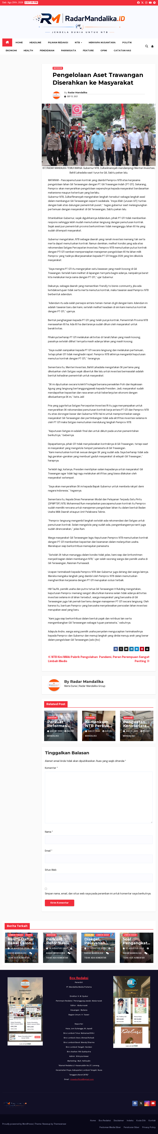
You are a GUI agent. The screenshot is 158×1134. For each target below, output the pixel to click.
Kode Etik (141, 1121)
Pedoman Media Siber (110, 1127)
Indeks (130, 1121)
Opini (103, 50)
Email (48, 851)
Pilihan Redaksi (58, 42)
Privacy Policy (149, 1127)
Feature (88, 50)
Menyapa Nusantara (102, 42)
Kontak (152, 1121)
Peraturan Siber (131, 1127)
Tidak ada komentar (19, 958)
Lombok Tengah (16, 935)
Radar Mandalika (77, 92)
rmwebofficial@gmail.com (82, 1079)
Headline (35, 42)
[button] (146, 46)
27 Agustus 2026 (96, 949)
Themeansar (60, 1124)
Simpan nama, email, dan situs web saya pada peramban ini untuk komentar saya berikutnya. (98, 893)
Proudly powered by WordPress (18, 1124)
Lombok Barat (102, 935)
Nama (49, 832)
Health (28, 50)
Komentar (51, 768)
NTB (78, 42)
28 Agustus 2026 (58, 949)
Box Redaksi (79, 978)
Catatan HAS (122, 50)
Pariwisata (68, 50)
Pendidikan (47, 50)
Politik (127, 42)
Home (19, 42)
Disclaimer (119, 1121)
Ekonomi (11, 50)
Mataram (58, 68)
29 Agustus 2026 (20, 949)
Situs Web (50, 870)
